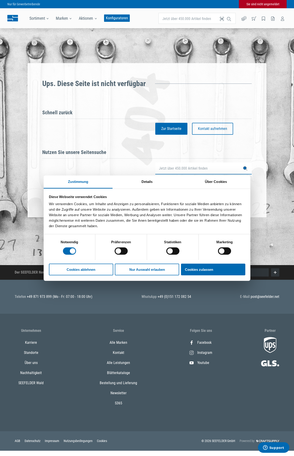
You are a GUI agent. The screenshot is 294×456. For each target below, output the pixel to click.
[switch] (121, 251)
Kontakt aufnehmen (212, 128)
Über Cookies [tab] (216, 181)
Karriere (31, 342)
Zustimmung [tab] (78, 181)
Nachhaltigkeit (31, 373)
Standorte (31, 352)
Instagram (204, 352)
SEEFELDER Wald (31, 383)
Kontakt (118, 352)
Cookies (102, 441)
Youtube (203, 363)
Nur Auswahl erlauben (147, 269)
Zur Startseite (171, 128)
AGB (18, 441)
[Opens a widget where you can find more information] (273, 448)
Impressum (52, 441)
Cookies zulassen (199, 269)
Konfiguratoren (117, 18)
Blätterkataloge (118, 373)
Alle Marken (118, 342)
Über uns (31, 363)
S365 (118, 403)
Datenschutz (33, 441)
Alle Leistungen (118, 363)
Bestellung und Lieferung (118, 383)
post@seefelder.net (265, 296)
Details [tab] (147, 181)
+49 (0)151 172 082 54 (174, 296)
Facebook (204, 342)
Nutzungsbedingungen (78, 441)
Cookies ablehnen (81, 269)
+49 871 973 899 (40, 296)
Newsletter (118, 393)
